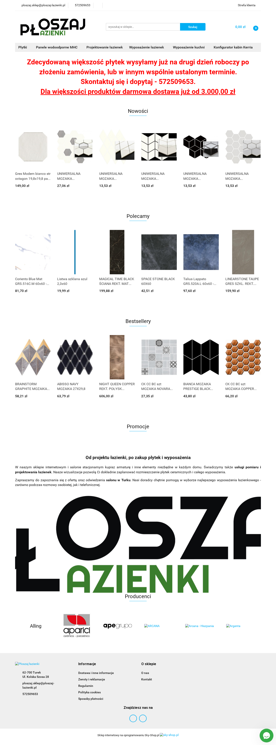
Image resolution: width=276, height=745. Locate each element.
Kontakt (146, 679)
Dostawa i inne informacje (96, 673)
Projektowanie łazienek (104, 47)
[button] (87, 664)
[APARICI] (76, 626)
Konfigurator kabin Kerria (233, 47)
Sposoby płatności (90, 698)
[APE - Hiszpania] (117, 626)
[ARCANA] (158, 626)
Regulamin (85, 686)
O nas (145, 673)
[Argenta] (240, 626)
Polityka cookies (89, 692)
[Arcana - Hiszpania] (199, 626)
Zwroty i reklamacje (91, 679)
